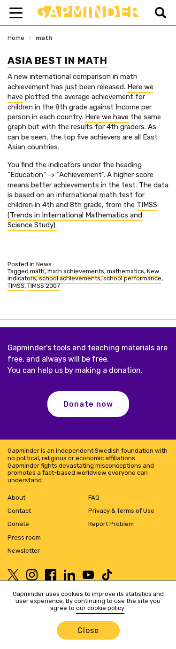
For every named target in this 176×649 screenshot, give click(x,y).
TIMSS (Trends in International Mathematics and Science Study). (82, 215)
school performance (132, 278)
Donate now (88, 404)
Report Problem (111, 523)
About (16, 497)
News (44, 264)
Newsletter (24, 550)
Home (16, 37)
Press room (24, 537)
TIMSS (16, 285)
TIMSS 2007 (43, 285)
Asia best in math (57, 60)
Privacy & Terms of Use (121, 510)
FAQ (93, 497)
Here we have (107, 117)
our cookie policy (100, 607)
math (37, 271)
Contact (19, 510)
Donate (18, 523)
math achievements (75, 271)
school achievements (69, 278)
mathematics (125, 271)
